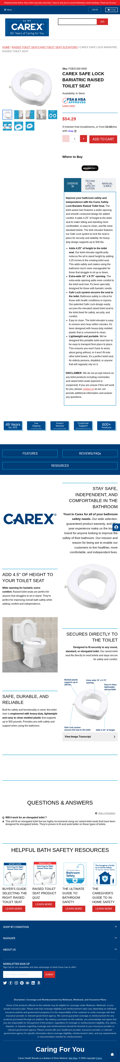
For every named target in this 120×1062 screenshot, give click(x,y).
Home (6, 47)
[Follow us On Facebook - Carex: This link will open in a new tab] (10, 983)
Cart (113, 10)
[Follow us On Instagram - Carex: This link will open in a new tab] (16, 983)
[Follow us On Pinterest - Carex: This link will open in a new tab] (22, 983)
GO (102, 21)
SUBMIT (49, 974)
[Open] (112, 1054)
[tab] (72, 185)
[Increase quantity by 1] (83, 138)
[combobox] (77, 21)
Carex (99, 1058)
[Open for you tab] (116, 527)
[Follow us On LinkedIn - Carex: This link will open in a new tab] (33, 983)
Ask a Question (106, 813)
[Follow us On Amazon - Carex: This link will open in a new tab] (39, 983)
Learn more (68, 105)
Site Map (73, 1058)
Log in (95, 10)
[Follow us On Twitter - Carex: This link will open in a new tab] (5, 983)
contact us (88, 389)
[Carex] (27, 27)
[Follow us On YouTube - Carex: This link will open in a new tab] (27, 983)
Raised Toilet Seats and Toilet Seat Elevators (45, 47)
